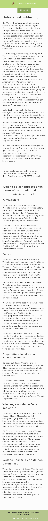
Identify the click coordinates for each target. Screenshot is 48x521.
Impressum (35, 512)
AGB (8, 512)
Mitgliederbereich (24, 514)
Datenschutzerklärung (20, 512)
